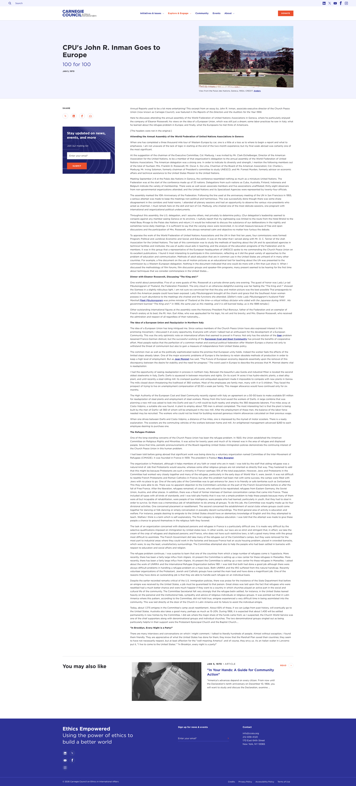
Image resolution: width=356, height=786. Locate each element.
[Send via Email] (90, 116)
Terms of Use (284, 782)
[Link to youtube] (335, 3)
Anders (257, 91)
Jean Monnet (182, 359)
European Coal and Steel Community (226, 339)
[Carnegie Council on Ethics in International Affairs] (80, 13)
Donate (285, 13)
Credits (231, 782)
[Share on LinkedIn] (73, 116)
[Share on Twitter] (65, 116)
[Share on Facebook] (82, 116)
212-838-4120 (250, 737)
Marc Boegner (226, 458)
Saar (279, 335)
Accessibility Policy (264, 782)
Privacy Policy (245, 782)
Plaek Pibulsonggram (151, 300)
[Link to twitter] (329, 3)
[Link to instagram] (346, 3)
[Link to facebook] (340, 3)
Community (202, 13)
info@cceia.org (251, 733)
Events (216, 13)
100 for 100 (77, 64)
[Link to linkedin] (324, 3)
